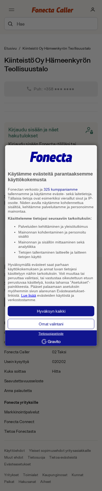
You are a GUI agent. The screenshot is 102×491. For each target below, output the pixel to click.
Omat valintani (51, 324)
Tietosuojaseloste (51, 334)
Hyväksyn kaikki (51, 311)
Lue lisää (28, 295)
